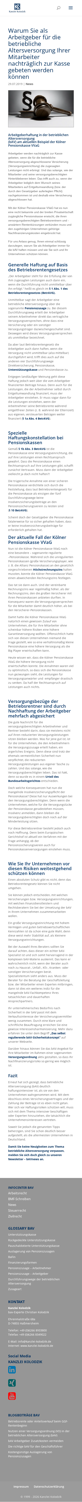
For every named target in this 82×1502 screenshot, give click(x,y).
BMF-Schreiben (19, 1199)
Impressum (21, 1486)
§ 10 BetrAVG (18, 510)
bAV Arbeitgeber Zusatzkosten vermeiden (35, 1441)
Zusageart (14, 1289)
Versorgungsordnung (23, 1057)
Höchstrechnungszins (47, 569)
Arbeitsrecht (17, 1193)
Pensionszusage (35, 308)
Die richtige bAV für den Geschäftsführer (35, 1446)
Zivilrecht (15, 1216)
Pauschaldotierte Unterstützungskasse (34, 1246)
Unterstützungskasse (22, 370)
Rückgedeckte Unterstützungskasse (31, 1240)
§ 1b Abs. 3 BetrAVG (32, 449)
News (29, 84)
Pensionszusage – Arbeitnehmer (29, 1268)
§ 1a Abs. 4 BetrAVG (35, 418)
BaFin (12, 1257)
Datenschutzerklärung (49, 1486)
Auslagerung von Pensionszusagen (31, 1251)
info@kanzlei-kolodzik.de (34, 1341)
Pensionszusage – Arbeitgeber (28, 1274)
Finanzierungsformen (22, 1262)
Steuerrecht (17, 1210)
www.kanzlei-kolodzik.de (36, 1346)
